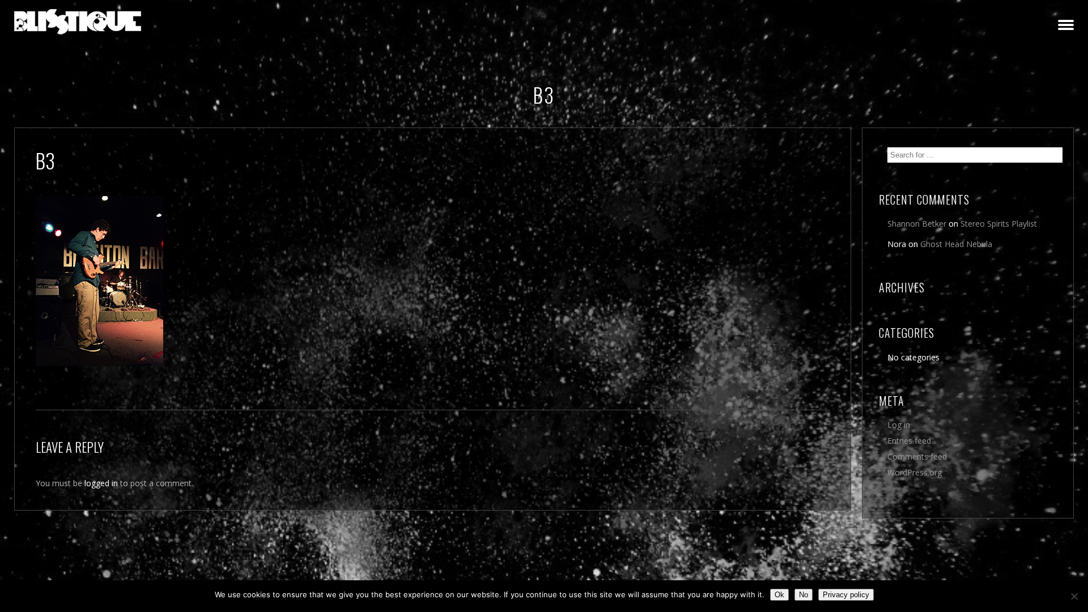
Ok (779, 594)
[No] (1074, 596)
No (803, 594)
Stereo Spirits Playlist (998, 223)
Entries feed (909, 440)
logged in (101, 483)
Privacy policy (846, 594)
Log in (898, 424)
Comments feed (917, 456)
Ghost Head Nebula (956, 244)
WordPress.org (914, 472)
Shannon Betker (916, 223)
